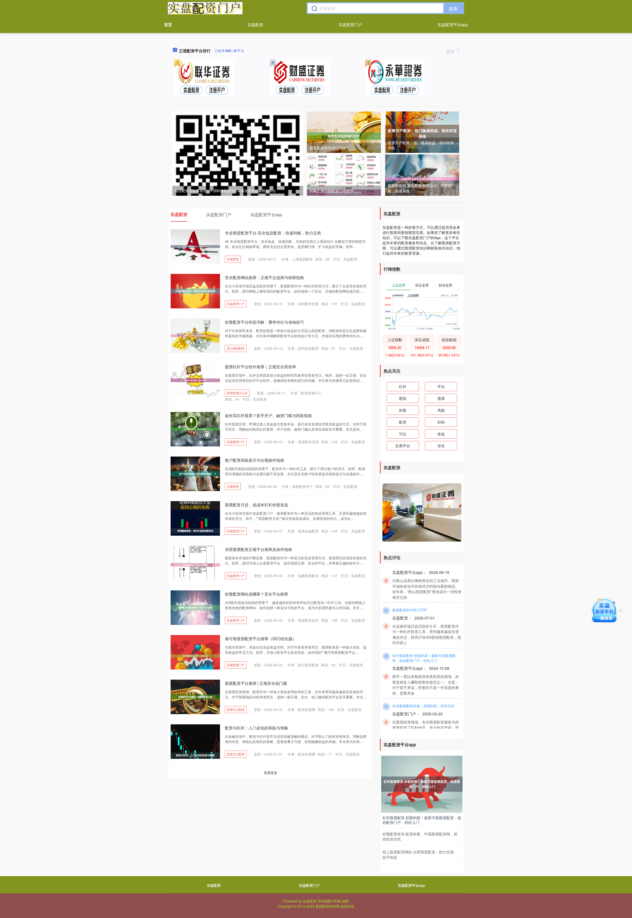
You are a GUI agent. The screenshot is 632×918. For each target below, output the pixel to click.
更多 (451, 51)
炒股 (402, 410)
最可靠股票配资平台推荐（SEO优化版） (260, 638)
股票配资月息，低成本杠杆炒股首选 (256, 505)
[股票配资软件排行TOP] (344, 135)
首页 (168, 24)
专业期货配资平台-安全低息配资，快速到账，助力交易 (273, 233)
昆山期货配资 (236, 348)
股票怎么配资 (236, 709)
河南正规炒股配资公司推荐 (331, 190)
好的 (441, 421)
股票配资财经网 (327, 906)
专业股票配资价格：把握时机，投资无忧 (423, 693)
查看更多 (270, 772)
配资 (402, 421)
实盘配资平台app (452, 24)
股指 (402, 398)
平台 (441, 386)
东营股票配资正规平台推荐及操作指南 (258, 549)
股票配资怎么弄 (237, 393)
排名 (441, 445)
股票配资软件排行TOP (327, 147)
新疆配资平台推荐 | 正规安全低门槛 (256, 683)
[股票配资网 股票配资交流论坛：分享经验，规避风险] (422, 178)
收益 (441, 433)
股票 (441, 398)
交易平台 (402, 445)
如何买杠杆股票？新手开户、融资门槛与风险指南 (268, 415)
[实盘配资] (205, 8)
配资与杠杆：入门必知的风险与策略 (256, 728)
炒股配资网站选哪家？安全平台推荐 (256, 594)
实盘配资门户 (350, 24)
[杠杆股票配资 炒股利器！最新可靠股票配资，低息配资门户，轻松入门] (422, 783)
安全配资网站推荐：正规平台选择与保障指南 (264, 277)
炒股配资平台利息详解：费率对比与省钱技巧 (264, 322)
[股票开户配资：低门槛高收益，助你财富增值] (422, 133)
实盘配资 (255, 24)
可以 (402, 433)
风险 (441, 410)
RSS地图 (324, 901)
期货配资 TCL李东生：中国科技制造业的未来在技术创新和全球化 (225, 190)
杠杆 (402, 386)
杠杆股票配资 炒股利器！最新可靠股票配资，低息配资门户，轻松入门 (423, 646)
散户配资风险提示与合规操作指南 (254, 460)
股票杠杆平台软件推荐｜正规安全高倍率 (260, 367)
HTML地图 (340, 901)
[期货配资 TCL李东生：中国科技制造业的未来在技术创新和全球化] (237, 176)
